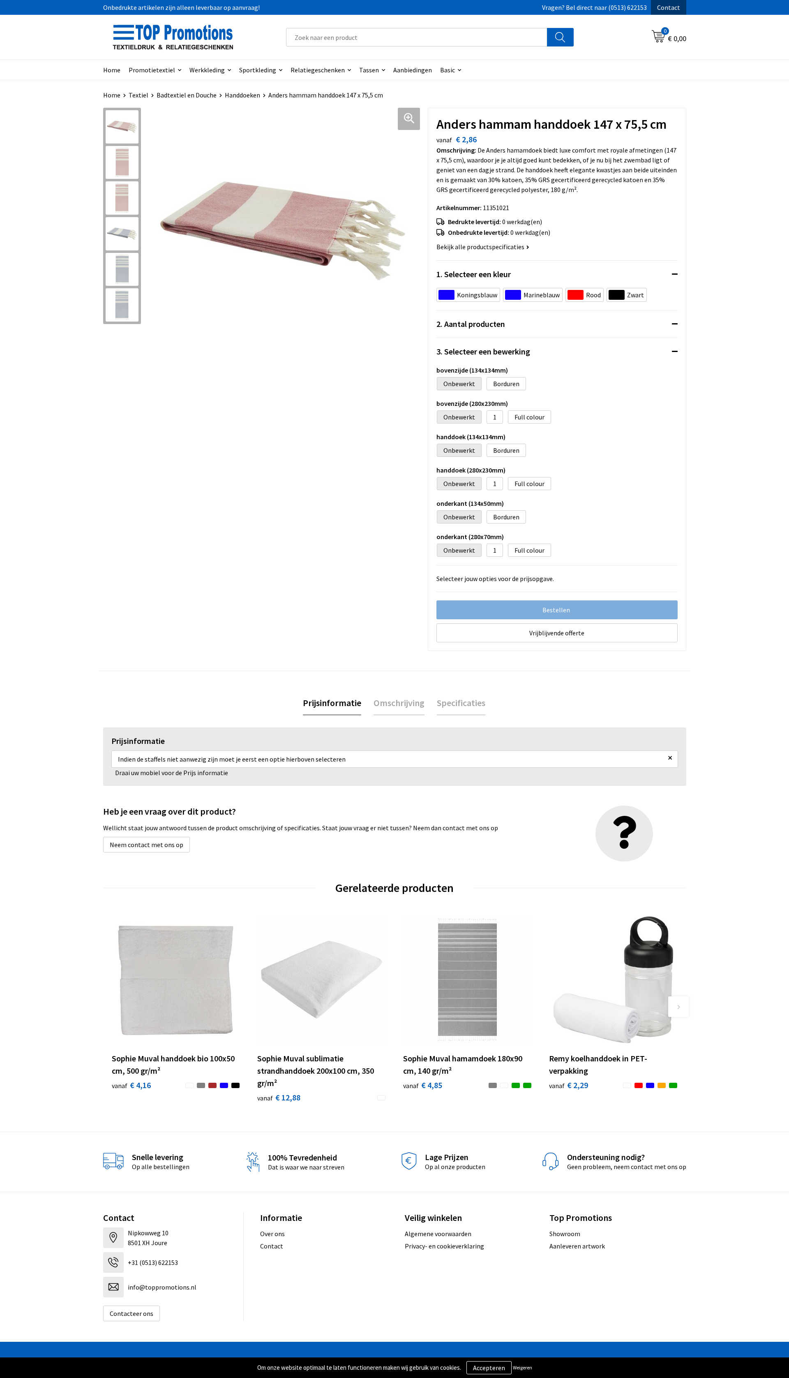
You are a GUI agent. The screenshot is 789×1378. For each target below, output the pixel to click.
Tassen (369, 70)
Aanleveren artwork (577, 1246)
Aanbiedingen (412, 70)
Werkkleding (207, 70)
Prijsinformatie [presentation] (332, 703)
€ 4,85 (422, 1085)
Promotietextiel (152, 70)
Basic (447, 70)
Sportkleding (257, 70)
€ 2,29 (568, 1085)
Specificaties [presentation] (461, 703)
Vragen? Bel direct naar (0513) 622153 (594, 7)
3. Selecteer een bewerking (483, 351)
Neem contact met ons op (146, 845)
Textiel (138, 95)
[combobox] (416, 37)
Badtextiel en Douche (187, 95)
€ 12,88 (278, 1097)
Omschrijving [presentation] (399, 703)
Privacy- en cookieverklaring (444, 1246)
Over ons (272, 1234)
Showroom (564, 1234)
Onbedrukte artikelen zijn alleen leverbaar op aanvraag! (181, 7)
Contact (668, 7)
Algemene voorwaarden (438, 1234)
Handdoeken (242, 95)
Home (111, 70)
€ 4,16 (131, 1085)
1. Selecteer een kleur (473, 274)
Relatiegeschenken (318, 70)
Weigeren (522, 1367)
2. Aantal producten (470, 324)
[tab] (332, 703)
